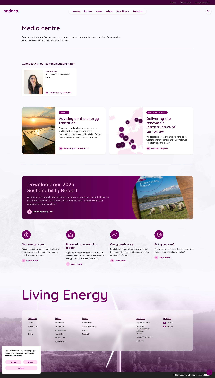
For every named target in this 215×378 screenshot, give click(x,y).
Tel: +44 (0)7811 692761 (144, 337)
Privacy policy (60, 338)
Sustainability (87, 323)
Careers (173, 2)
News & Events (123, 11)
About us (76, 11)
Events (30, 334)
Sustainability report (89, 326)
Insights (109, 11)
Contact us (137, 11)
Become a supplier (202, 2)
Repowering (86, 334)
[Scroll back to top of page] (209, 372)
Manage (13, 362)
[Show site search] (208, 11)
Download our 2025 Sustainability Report (52, 187)
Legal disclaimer (60, 341)
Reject (30, 362)
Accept (21, 368)
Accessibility (59, 334)
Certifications (59, 326)
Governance (59, 323)
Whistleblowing (60, 330)
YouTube (170, 326)
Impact (99, 11)
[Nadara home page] (11, 11)
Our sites (88, 11)
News (30, 330)
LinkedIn (169, 323)
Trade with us (185, 2)
